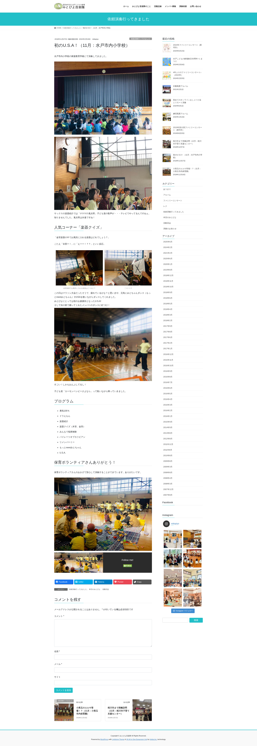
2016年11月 (168, 360)
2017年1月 (167, 348)
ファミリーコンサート (172, 200)
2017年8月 (167, 332)
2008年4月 (167, 478)
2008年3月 (167, 484)
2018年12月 (168, 275)
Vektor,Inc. (153, 739)
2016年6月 (167, 388)
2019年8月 (167, 270)
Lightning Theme (118, 739)
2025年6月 (167, 242)
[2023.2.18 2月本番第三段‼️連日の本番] (173, 578)
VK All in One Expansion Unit (136, 739)
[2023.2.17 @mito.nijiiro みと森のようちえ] (192, 578)
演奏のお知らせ (169, 229)
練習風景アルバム (180, 114)
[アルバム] (142, 706)
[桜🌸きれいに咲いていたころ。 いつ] (173, 558)
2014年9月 (167, 427)
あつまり (167, 189)
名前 (57, 651)
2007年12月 (168, 489)
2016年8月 (167, 377)
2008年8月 (167, 472)
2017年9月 (167, 326)
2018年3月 (167, 315)
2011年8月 (167, 450)
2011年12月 (168, 444)
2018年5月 (167, 304)
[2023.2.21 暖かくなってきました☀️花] (192, 558)
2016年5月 (167, 394)
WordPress (104, 739)
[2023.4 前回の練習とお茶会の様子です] (192, 539)
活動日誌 (105, 589)
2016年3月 (167, 405)
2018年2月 (167, 320)
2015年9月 (167, 422)
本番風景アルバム (180, 86)
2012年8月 (167, 439)
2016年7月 (167, 382)
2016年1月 (167, 416)
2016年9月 (167, 371)
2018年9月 (167, 292)
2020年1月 (167, 264)
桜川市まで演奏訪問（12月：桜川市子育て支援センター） (118, 711)
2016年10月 (168, 365)
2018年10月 (168, 287)
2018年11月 (168, 281)
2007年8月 (167, 495)
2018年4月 (167, 309)
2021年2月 (167, 253)
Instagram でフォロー (184, 611)
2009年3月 (167, 467)
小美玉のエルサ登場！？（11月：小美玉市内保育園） (87, 711)
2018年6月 (167, 298)
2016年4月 (167, 399)
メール (58, 664)
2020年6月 (167, 258)
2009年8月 (167, 461)
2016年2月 (167, 410)
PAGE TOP (249, 721)
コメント (59, 616)
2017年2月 (167, 343)
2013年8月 (167, 433)
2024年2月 (167, 247)
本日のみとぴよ (94, 589)
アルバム (167, 195)
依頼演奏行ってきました (140, 39)
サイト (57, 677)
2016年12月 (168, 354)
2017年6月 (167, 337)
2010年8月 (167, 455)
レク (165, 206)
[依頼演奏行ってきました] (64, 706)
